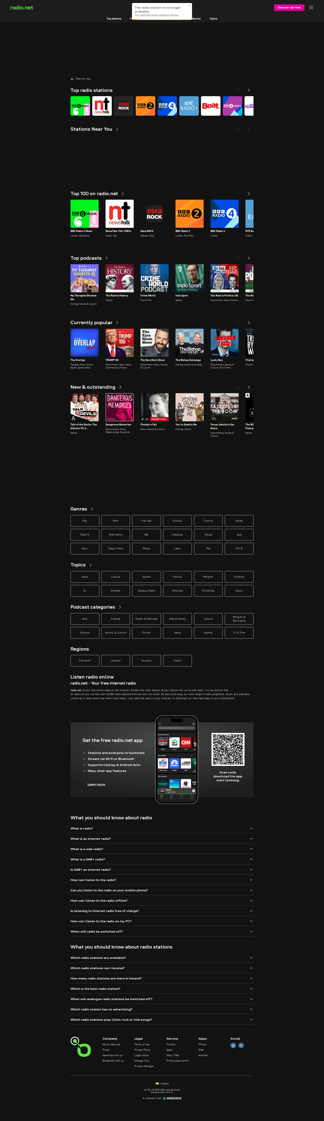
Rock (115, 521)
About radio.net (111, 1044)
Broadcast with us (113, 1061)
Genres (196, 18)
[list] (162, 106)
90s (208, 548)
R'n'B (239, 548)
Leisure (208, 619)
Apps (169, 1050)
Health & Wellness (146, 619)
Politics (177, 577)
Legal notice (141, 1055)
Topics (213, 18)
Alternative (115, 534)
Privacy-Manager (144, 1066)
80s (147, 534)
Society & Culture (115, 632)
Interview (177, 590)
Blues (146, 548)
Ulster (177, 660)
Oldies (239, 521)
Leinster (116, 660)
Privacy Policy (142, 1050)
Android (203, 1055)
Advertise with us (112, 1055)
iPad (201, 1050)
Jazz (239, 534)
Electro (84, 534)
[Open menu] (311, 7)
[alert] (162, 11)
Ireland (164, 1083)
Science (84, 632)
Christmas (208, 590)
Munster (146, 660)
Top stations (114, 18)
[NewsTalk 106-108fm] (102, 106)
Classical (177, 534)
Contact (171, 1044)
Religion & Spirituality (239, 619)
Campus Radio (146, 590)
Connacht (85, 660)
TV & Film (239, 632)
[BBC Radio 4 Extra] (232, 106)
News (85, 577)
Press (106, 1050)
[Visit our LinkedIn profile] (233, 1046)
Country (208, 521)
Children (239, 577)
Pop (84, 521)
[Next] (249, 88)
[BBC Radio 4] (167, 106)
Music (239, 590)
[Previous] (238, 88)
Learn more (96, 784)
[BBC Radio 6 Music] (80, 106)
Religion (208, 577)
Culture (115, 577)
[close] (189, 5)
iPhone (202, 1044)
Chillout (177, 521)
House (208, 534)
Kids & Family (177, 619)
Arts (84, 619)
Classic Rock (115, 548)
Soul (84, 548)
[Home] (72, 78)
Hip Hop (146, 521)
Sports (146, 577)
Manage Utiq (141, 1061)
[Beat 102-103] (210, 106)
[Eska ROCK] (124, 106)
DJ (84, 590)
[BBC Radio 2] (145, 106)
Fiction (146, 632)
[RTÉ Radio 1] (189, 106)
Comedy (115, 590)
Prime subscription (177, 1061)
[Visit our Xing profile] (241, 1046)
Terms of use (141, 1044)
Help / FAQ (172, 1055)
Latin (177, 548)
